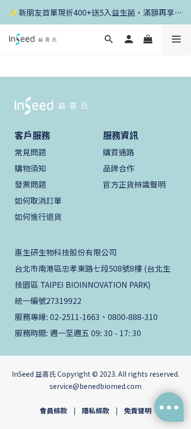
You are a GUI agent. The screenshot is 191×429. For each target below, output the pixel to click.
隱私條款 (95, 410)
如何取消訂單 (38, 200)
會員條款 (53, 410)
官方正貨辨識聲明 (134, 184)
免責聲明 (137, 410)
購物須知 (30, 168)
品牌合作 (118, 168)
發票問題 (30, 184)
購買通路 (118, 152)
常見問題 (30, 152)
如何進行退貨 (38, 216)
